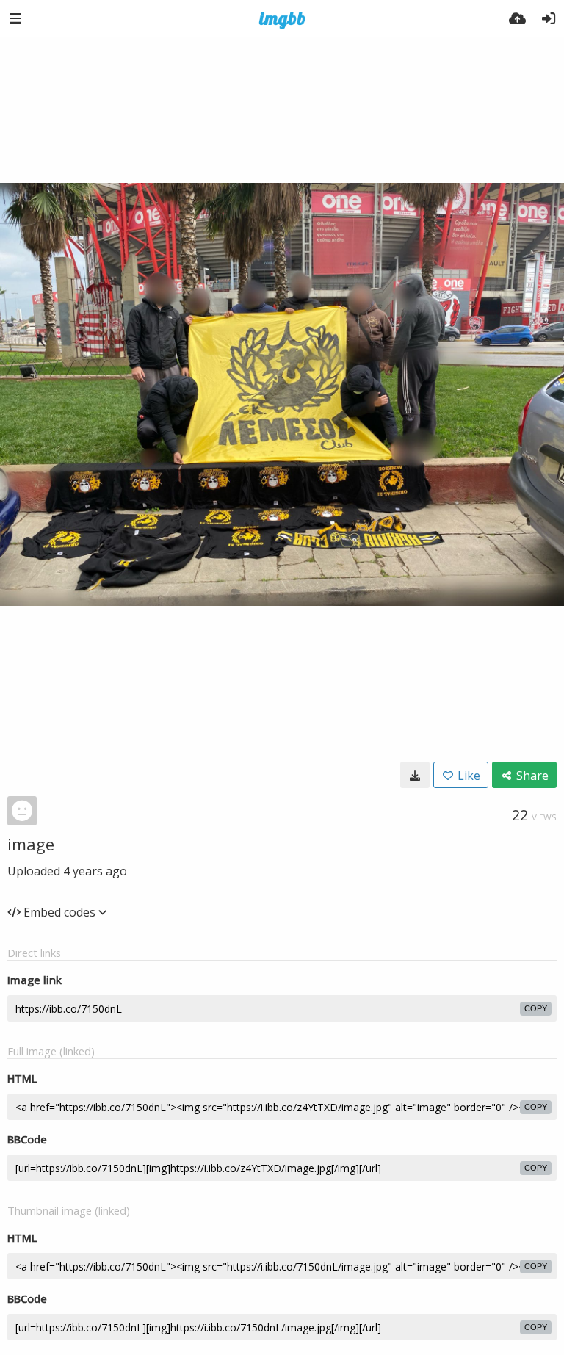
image (30, 844)
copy (535, 1008)
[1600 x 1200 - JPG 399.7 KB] (415, 775)
